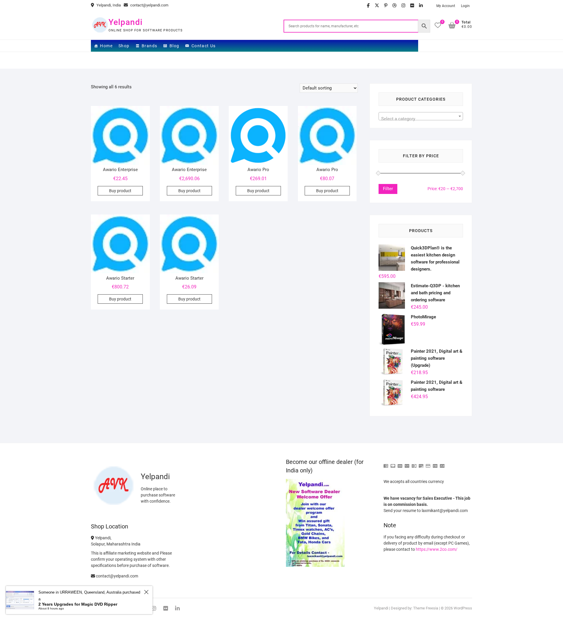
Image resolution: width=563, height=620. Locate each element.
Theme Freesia (425, 608)
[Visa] (400, 463)
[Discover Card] (421, 463)
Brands (149, 45)
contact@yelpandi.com (148, 5)
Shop (124, 45)
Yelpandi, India (108, 5)
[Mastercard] (393, 463)
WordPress (463, 608)
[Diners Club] (414, 463)
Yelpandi (125, 22)
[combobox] (421, 116)
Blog (174, 45)
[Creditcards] (428, 463)
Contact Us (203, 45)
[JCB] (442, 463)
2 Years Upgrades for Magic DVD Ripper (77, 604)
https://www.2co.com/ (436, 549)
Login (465, 6)
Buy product (120, 190)
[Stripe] (435, 463)
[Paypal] (407, 463)
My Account (445, 6)
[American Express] (386, 463)
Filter (388, 188)
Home (106, 45)
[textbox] (421, 118)
